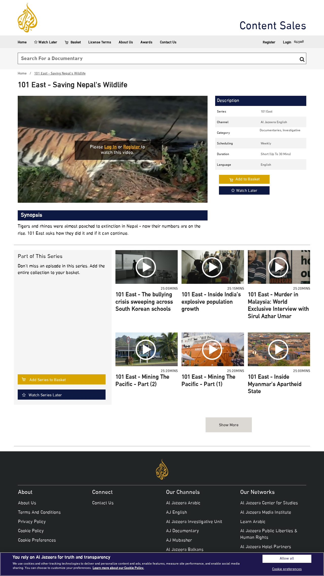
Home (22, 42)
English (266, 165)
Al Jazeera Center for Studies (269, 503)
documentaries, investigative (280, 130)
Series (221, 112)
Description (228, 101)
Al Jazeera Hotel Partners (265, 547)
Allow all (287, 559)
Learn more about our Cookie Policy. (118, 568)
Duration (223, 154)
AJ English (176, 512)
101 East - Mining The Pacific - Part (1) (208, 381)
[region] (162, 564)
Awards (146, 42)
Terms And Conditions (39, 512)
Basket (76, 42)
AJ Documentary (182, 531)
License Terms (99, 42)
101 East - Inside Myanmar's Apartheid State (274, 385)
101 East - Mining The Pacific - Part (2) (142, 381)
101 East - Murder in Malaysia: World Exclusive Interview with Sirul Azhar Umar (278, 306)
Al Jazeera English (274, 122)
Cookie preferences (287, 569)
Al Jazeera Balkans (185, 550)
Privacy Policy (32, 522)
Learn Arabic (253, 522)
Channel (223, 122)
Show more (228, 425)
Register (269, 42)
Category (223, 133)
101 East (266, 112)
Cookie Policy (31, 531)
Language (224, 165)
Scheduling (225, 143)
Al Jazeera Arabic (183, 503)
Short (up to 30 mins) (276, 154)
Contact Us (168, 42)
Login (287, 42)
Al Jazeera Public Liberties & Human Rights (268, 534)
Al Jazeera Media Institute (265, 512)
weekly (266, 143)
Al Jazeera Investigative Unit (194, 522)
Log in (110, 147)
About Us (126, 42)
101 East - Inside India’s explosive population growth (211, 302)
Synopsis (31, 215)
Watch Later (47, 42)
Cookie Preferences (37, 540)
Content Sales (272, 26)
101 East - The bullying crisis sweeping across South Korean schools (144, 302)
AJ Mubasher (179, 540)
